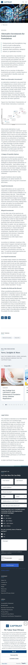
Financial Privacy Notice (7, 614)
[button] (25, 623)
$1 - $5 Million (7, 518)
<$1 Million (6, 515)
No (4, 536)
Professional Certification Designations (11, 616)
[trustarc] (23, 663)
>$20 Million (7, 526)
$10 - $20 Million (8, 523)
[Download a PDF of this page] (5, 317)
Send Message (10, 565)
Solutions (3, 591)
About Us (3, 580)
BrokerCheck (4, 606)
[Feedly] (9, 317)
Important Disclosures (7, 609)
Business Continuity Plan (7, 607)
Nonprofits (17, 337)
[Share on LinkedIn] (2, 317)
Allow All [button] (14, 651)
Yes (4, 534)
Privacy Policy (4, 663)
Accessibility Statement (7, 603)
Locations (3, 584)
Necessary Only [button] (14, 655)
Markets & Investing (7, 337)
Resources (5, 24)
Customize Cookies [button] (14, 658)
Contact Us (4, 582)
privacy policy (5, 570)
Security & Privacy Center (7, 593)
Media (2, 586)
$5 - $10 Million (7, 521)
